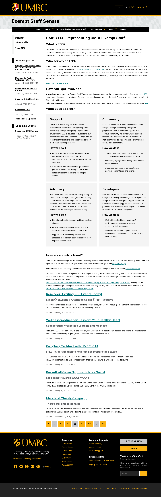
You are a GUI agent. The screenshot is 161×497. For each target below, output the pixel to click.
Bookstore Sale (22, 109)
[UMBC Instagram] (26, 466)
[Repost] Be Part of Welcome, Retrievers (25, 79)
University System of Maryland (32, 488)
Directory (140, 7)
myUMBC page (119, 263)
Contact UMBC (95, 447)
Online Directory (95, 444)
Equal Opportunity (90, 488)
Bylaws (123, 29)
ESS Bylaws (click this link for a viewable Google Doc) (69, 288)
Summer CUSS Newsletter (27, 99)
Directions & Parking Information (27, 458)
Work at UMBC (67, 465)
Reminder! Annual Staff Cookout (26, 89)
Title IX (113, 488)
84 (89, 424)
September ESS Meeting (26, 131)
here (146, 103)
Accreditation (77, 488)
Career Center (67, 447)
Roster (47, 29)
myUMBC (21, 49)
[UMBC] (29, 7)
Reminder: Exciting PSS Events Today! (74, 294)
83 (82, 424)
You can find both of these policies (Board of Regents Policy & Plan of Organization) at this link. (88, 282)
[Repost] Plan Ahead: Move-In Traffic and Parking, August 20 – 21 (28, 67)
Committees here (133, 268)
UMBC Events (67, 451)
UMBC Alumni (67, 444)
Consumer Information (140, 488)
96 (103, 424)
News (111, 29)
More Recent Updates (25, 119)
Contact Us (22, 42)
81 (68, 424)
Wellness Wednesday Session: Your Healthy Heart (83, 320)
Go (143, 473)
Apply (119, 7)
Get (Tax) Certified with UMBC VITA (72, 346)
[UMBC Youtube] (32, 466)
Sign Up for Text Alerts (98, 465)
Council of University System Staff (71, 29)
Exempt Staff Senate (36, 21)
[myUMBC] (130, 7)
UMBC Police (94, 461)
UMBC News (66, 458)
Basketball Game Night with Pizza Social (75, 372)
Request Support (96, 451)
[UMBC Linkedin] (38, 466)
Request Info (134, 441)
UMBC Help (66, 454)
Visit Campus (67, 461)
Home (37, 29)
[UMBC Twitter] (21, 466)
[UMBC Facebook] (15, 466)
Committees (96, 29)
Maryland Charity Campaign (66, 398)
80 (61, 424)
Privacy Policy (104, 488)
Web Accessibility (124, 488)
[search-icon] (146, 7)
